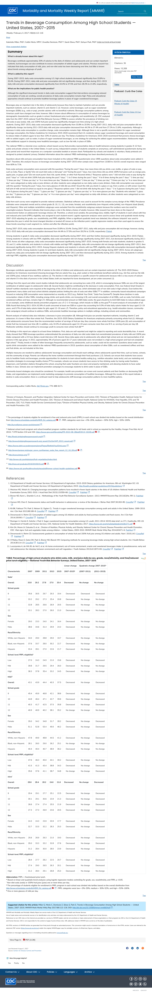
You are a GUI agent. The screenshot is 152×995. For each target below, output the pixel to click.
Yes (9, 963)
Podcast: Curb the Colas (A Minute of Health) (125, 102)
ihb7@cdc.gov (42, 386)
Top (144, 260)
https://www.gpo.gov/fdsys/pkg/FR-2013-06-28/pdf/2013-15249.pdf (65, 432)
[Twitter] (136, 979)
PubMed (83, 492)
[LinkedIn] (145, 979)
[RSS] (145, 984)
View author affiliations (109, 42)
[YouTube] (131, 984)
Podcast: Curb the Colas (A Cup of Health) (127, 113)
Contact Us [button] (11, 972)
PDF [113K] (30, 940)
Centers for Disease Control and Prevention (27, 951)
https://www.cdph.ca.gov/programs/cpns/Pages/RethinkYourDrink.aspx (37, 445)
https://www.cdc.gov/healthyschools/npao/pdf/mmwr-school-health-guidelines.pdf (43, 468)
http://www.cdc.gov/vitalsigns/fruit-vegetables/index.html (33, 459)
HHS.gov (136, 990)
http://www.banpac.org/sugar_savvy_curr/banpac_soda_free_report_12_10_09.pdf (42, 450)
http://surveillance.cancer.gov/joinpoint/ (23, 424)
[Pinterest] (136, 984)
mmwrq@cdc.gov (62, 933)
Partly (16, 963)
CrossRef (72, 492)
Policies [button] (51, 972)
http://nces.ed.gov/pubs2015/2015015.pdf (26, 464)
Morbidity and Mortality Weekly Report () (64, 10)
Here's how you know (138, 3)
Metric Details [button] (136, 77)
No (23, 963)
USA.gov (144, 990)
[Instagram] (140, 979)
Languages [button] (69, 972)
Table (109, 231)
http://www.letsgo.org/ (17, 455)
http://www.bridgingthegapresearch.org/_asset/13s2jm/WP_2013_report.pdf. (40, 441)
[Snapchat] (140, 984)
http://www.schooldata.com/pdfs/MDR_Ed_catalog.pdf (33, 420)
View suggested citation (16, 46)
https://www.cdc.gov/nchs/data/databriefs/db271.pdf (111, 524)
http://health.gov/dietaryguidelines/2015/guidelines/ (100, 486)
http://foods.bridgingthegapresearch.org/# (25, 436)
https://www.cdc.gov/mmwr (30, 928)
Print (8, 37)
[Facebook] (131, 979)
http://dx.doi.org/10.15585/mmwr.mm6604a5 (91, 907)
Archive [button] (88, 972)
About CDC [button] (32, 972)
